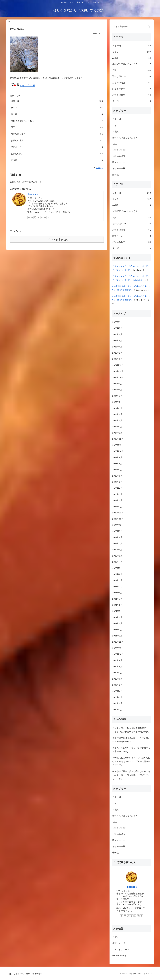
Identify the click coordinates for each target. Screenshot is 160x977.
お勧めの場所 (57, 140)
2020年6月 (117, 679)
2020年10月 (118, 654)
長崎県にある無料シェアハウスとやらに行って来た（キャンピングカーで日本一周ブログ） (131, 762)
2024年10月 (118, 377)
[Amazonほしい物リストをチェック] (42, 217)
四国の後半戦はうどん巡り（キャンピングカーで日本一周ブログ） (131, 740)
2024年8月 (117, 390)
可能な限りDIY (57, 134)
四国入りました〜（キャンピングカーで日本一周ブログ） (131, 750)
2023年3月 (117, 494)
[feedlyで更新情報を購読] (45, 217)
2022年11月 (117, 519)
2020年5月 (117, 685)
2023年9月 (117, 457)
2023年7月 (117, 470)
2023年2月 (117, 500)
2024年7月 (117, 396)
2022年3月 (117, 568)
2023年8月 (117, 463)
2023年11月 (117, 445)
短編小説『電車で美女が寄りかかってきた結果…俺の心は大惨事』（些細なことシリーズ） (131, 775)
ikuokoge (33, 194)
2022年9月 (117, 531)
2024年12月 (118, 365)
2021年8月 (117, 593)
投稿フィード (118, 943)
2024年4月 (117, 414)
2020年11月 (117, 648)
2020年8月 (117, 666)
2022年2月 (117, 574)
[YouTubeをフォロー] (38, 217)
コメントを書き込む (57, 239)
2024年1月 (117, 433)
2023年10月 (118, 451)
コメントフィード (120, 949)
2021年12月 (118, 587)
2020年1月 (117, 709)
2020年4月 (117, 691)
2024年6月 (117, 402)
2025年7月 (117, 328)
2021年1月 (117, 636)
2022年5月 (117, 556)
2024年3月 (117, 420)
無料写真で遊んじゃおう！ (57, 121)
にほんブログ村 (27, 85)
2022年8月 (117, 537)
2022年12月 (118, 513)
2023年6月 (117, 476)
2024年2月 (117, 427)
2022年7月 (117, 543)
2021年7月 (117, 599)
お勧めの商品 (57, 153)
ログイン (116, 937)
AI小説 (57, 114)
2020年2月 (117, 703)
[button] (149, 26)
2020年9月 (117, 660)
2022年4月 (117, 562)
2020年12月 (118, 642)
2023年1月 (117, 507)
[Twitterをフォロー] (32, 217)
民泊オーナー (57, 147)
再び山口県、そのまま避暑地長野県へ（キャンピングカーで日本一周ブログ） (131, 730)
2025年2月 (117, 359)
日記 (57, 127)
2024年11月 (117, 371)
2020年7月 (117, 673)
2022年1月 (117, 580)
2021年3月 (117, 623)
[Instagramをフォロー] (35, 217)
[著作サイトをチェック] (28, 217)
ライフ (57, 107)
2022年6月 (117, 550)
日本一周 (57, 101)
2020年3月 (117, 697)
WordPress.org (119, 956)
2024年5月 (117, 408)
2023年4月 (117, 488)
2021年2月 (117, 629)
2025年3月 (117, 353)
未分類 (57, 160)
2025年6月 (117, 334)
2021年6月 (117, 605)
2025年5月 (117, 340)
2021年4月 (117, 617)
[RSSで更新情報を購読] (48, 217)
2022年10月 (118, 525)
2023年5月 (117, 482)
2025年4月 (117, 347)
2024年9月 (117, 384)
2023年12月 (118, 439)
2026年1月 (117, 322)
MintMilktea (138, 280)
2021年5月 (117, 611)
